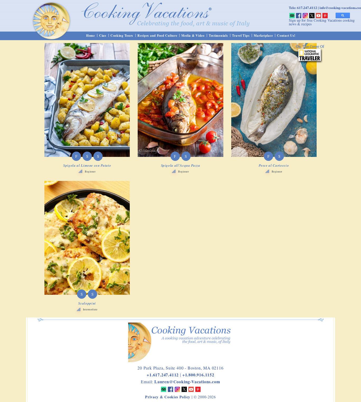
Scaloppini (87, 303)
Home (90, 35)
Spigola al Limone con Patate (87, 165)
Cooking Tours (121, 35)
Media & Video (192, 35)
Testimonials (218, 35)
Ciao (102, 35)
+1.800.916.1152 (198, 375)
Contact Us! (286, 35)
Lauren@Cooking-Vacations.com (187, 381)
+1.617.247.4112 (163, 375)
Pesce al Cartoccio (274, 165)
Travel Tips (240, 35)
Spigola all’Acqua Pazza (180, 165)
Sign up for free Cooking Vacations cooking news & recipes (322, 22)
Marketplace (263, 35)
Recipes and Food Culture (157, 35)
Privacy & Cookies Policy (167, 397)
